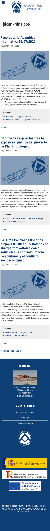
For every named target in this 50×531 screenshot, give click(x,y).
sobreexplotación (12, 119)
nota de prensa (11, 332)
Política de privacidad (25, 423)
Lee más (3, 127)
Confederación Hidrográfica (15, 221)
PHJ (7, 218)
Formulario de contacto (25, 412)
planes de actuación (32, 119)
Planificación (20, 218)
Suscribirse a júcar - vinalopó (11, 351)
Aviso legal (25, 418)
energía (8, 335)
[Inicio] (26, 7)
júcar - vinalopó (25, 116)
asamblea (9, 116)
